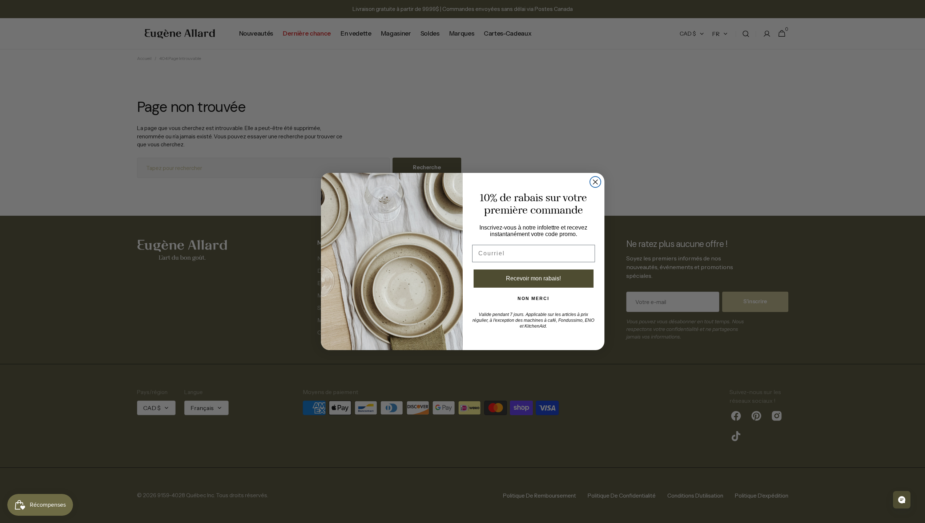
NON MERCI (533, 298)
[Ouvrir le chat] (901, 499)
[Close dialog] (595, 182)
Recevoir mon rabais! (533, 278)
